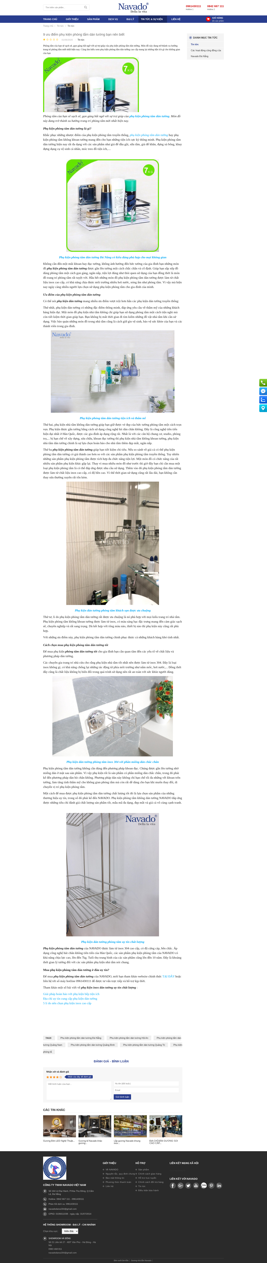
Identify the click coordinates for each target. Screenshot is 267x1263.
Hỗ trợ (140, 1163)
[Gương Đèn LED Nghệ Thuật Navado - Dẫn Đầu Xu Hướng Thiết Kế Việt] (59, 1126)
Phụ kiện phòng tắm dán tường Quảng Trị (144, 1045)
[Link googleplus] (180, 1186)
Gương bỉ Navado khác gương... (90, 1141)
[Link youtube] (173, 1186)
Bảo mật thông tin (114, 1178)
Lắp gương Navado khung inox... (127, 1141)
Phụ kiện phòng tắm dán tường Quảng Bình (93, 1045)
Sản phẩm (143, 1169)
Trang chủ (50, 19)
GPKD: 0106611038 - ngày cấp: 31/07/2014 (70, 1214)
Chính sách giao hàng (149, 1173)
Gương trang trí (177, 1170)
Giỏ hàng (217, 18)
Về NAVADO (111, 1169)
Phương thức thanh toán (118, 1182)
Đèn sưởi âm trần (121, 1260)
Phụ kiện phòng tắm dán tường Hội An (129, 1038)
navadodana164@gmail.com (63, 1209)
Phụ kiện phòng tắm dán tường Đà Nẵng (80, 1038)
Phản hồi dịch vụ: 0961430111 (63, 1204)
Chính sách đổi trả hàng (151, 1182)
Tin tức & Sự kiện (152, 19)
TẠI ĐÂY (168, 976)
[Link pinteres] (211, 1186)
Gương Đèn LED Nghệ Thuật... (59, 1140)
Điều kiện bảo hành (148, 1190)
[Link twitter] (188, 1186)
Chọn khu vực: (50, 1231)
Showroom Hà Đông (60, 1238)
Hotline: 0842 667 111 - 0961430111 (66, 1199)
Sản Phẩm (93, 19)
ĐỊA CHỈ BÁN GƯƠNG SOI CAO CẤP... (163, 1141)
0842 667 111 (215, 6)
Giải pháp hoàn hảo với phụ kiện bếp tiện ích (71, 994)
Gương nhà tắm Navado (141, 1260)
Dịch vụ (113, 19)
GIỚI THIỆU (72, 19)
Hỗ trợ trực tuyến (147, 1178)
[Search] (85, 7)
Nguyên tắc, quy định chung (120, 1173)
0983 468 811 (55, 1249)
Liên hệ (175, 19)
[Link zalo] (204, 1186)
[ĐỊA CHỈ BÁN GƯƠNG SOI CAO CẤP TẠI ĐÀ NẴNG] (165, 1126)
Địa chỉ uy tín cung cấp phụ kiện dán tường (70, 998)
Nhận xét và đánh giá (57, 1072)
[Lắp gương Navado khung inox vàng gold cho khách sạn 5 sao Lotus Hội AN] (130, 1126)
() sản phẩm (218, 21)
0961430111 (193, 6)
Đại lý (130, 19)
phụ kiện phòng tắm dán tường (149, 135)
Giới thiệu (109, 1163)
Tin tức (142, 1186)
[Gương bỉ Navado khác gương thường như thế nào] (94, 1126)
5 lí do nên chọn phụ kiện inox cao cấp (67, 1003)
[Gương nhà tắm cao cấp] (133, 8)
